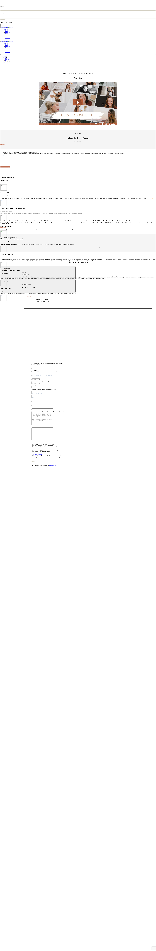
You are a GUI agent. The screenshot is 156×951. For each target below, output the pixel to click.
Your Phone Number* (36, 404)
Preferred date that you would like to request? (40, 377)
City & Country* (35, 374)
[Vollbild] (105, 124)
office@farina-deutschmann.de (9, 8)
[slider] (70, 124)
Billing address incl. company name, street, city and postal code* (44, 389)
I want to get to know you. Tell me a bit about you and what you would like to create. (48, 411)
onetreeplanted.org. (53, 465)
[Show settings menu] (102, 124)
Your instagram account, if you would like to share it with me (43, 407)
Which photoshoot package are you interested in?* (41, 366)
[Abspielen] (40, 124)
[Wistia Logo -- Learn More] (112, 124)
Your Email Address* (36, 400)
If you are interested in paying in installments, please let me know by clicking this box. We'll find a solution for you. (54, 450)
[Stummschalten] (99, 124)
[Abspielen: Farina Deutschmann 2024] (78, 102)
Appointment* (34, 370)
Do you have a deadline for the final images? (40, 381)
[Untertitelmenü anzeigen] (96, 124)
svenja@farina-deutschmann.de (9, 15)
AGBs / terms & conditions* (37, 454)
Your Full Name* (35, 385)
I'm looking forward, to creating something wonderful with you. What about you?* (47, 363)
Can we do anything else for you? (38, 442)
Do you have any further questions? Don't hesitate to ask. (42, 426)
